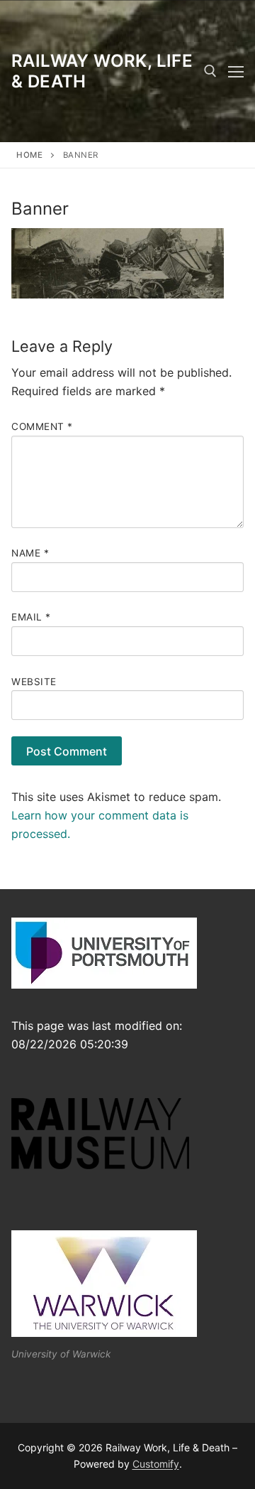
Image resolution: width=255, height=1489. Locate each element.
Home (29, 155)
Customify (155, 1464)
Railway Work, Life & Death (102, 71)
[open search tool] (210, 71)
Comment (42, 426)
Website (34, 681)
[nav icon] (236, 71)
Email (31, 617)
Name (30, 553)
